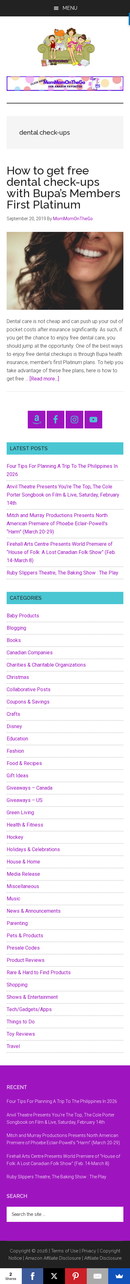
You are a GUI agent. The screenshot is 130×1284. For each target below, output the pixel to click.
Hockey (15, 837)
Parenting (17, 923)
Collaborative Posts (28, 689)
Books (14, 640)
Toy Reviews (21, 1034)
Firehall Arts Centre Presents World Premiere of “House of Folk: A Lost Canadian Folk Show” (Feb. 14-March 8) (61, 552)
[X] (54, 1276)
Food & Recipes (24, 763)
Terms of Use (64, 1250)
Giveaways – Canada (29, 788)
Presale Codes (23, 948)
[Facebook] (33, 1276)
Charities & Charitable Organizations (46, 665)
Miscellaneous (23, 886)
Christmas (18, 677)
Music (13, 899)
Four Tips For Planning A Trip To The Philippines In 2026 (62, 1101)
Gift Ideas (17, 776)
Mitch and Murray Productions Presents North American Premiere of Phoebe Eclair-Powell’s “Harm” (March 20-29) (57, 523)
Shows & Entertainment (32, 997)
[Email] (98, 1276)
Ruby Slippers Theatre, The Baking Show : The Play (62, 573)
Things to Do (21, 1022)
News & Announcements (34, 911)
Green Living (20, 813)
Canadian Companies (30, 653)
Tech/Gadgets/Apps (29, 1009)
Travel (13, 1046)
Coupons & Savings (28, 702)
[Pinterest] (76, 1276)
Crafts (13, 714)
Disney (14, 726)
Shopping (17, 985)
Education (17, 739)
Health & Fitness (25, 825)
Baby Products (23, 616)
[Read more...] (44, 379)
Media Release (23, 874)
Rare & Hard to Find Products (39, 972)
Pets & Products (25, 936)
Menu (69, 8)
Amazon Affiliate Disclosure (53, 1258)
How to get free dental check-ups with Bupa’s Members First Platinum (63, 187)
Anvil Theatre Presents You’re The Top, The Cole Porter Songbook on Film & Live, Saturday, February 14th (63, 495)
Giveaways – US (25, 800)
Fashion (15, 751)
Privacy (89, 1250)
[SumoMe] (119, 1276)
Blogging (16, 628)
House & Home (23, 862)
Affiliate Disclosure (102, 1258)
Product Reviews (25, 960)
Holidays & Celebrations (33, 849)
